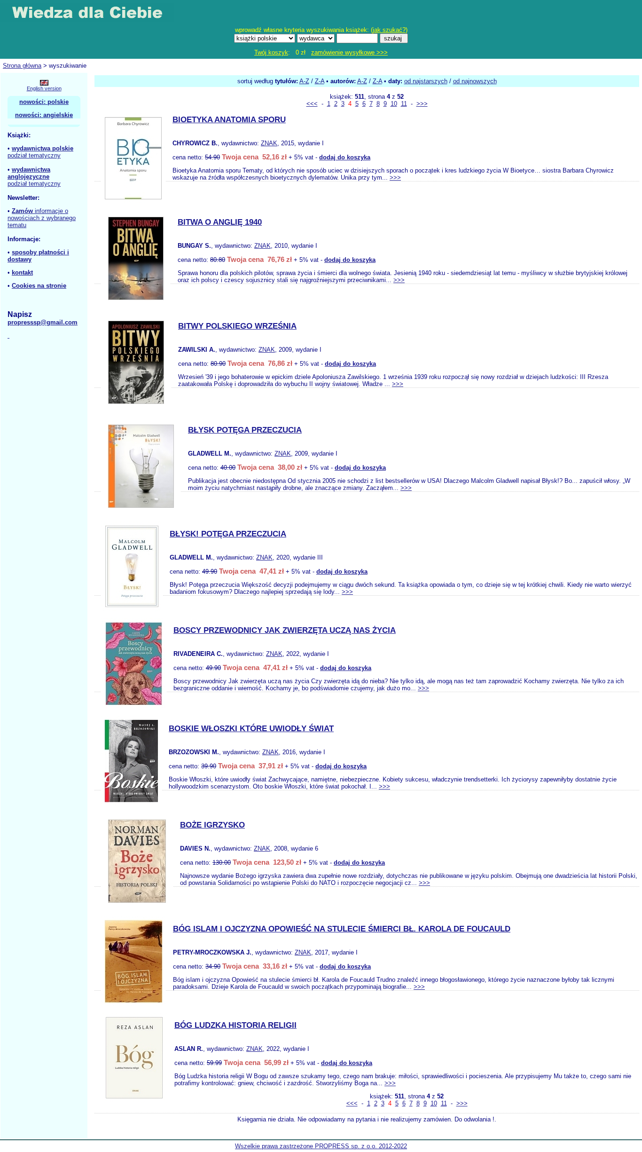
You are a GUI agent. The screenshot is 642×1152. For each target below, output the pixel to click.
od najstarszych (425, 81)
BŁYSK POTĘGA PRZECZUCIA (245, 430)
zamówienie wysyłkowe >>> (349, 52)
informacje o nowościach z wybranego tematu (42, 218)
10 (394, 103)
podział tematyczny (34, 155)
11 (404, 103)
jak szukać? (389, 29)
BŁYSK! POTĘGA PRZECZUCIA (228, 533)
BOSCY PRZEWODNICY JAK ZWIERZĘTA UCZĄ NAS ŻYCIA (284, 630)
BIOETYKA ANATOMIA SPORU (229, 119)
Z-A (319, 81)
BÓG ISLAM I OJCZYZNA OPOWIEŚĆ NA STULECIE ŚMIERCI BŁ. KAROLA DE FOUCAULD (341, 928)
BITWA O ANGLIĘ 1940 (220, 222)
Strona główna (22, 65)
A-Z (304, 81)
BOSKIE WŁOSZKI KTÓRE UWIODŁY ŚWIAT (251, 728)
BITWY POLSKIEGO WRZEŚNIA (237, 326)
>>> (422, 103)
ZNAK (269, 143)
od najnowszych (475, 81)
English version (44, 88)
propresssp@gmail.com (43, 322)
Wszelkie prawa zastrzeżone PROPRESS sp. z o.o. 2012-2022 (321, 1146)
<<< (312, 103)
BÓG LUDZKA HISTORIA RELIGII (235, 1025)
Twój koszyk (271, 52)
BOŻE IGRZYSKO (212, 825)
